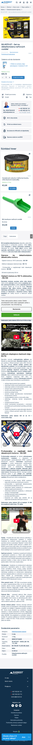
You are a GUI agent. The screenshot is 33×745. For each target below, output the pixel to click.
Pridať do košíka (18, 77)
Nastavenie (16, 309)
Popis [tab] (5, 236)
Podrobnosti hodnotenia (8, 54)
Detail (13, 228)
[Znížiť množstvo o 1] (2, 77)
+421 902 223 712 (25, 110)
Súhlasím (17, 315)
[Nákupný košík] (27, 2)
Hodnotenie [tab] (13, 236)
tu (21, 304)
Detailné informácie (6, 82)
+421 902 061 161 (25, 108)
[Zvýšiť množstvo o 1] (9, 77)
